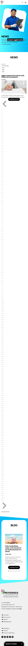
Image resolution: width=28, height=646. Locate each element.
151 (3, 401)
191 (3, 479)
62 (2, 227)
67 (2, 237)
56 (2, 215)
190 (3, 477)
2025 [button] (3, 67)
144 (3, 387)
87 (2, 276)
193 (3, 483)
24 (2, 153)
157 (3, 413)
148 (3, 395)
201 (3, 499)
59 (2, 221)
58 (2, 219)
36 (2, 176)
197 (3, 491)
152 (3, 403)
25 (2, 155)
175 (3, 448)
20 (2, 145)
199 (3, 495)
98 (2, 297)
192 (3, 481)
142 (3, 383)
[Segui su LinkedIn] (7, 637)
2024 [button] (3, 69)
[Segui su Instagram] (5, 637)
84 (2, 270)
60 (2, 223)
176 (3, 450)
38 (2, 180)
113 (3, 327)
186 (3, 469)
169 (3, 436)
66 (2, 235)
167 (3, 432)
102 (3, 305)
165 (3, 428)
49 (2, 202)
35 (2, 174)
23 (2, 151)
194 (3, 485)
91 (2, 284)
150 (3, 399)
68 (2, 239)
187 (3, 471)
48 (2, 200)
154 (3, 407)
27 (2, 159)
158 (3, 415)
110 (3, 321)
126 (3, 352)
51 (2, 206)
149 (3, 397)
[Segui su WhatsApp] (10, 637)
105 (3, 311)
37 (2, 178)
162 (3, 422)
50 (2, 204)
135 (3, 370)
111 (3, 323)
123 (3, 346)
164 (3, 426)
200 (3, 497)
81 (2, 264)
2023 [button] (3, 71)
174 (3, 446)
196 (3, 489)
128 (3, 356)
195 (3, 487)
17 (2, 139)
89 (2, 280)
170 (3, 438)
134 (3, 368)
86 (2, 274)
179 (3, 456)
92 (2, 286)
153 (3, 405)
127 (3, 354)
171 (3, 440)
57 (2, 217)
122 (3, 344)
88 (2, 278)
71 (2, 245)
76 (2, 254)
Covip (20, 608)
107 (3, 315)
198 (3, 493)
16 (2, 137)
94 (2, 290)
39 (2, 182)
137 (3, 374)
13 (2, 131)
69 (2, 241)
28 (2, 161)
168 (3, 434)
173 (3, 444)
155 (3, 409)
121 (3, 342)
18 (2, 141)
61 (2, 225)
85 (2, 272)
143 (3, 385)
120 (3, 340)
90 (2, 282)
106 (3, 313)
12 (2, 129)
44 (2, 192)
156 (3, 411)
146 (3, 391)
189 (3, 475)
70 (2, 243)
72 (2, 247)
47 (2, 198)
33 (2, 170)
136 (3, 372)
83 (2, 268)
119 (3, 338)
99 (2, 299)
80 (2, 262)
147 (3, 393)
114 (3, 329)
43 (2, 190)
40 (2, 184)
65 (2, 233)
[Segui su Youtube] (13, 637)
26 (2, 157)
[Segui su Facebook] (2, 637)
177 (3, 452)
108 (3, 317)
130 (3, 360)
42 (2, 188)
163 (3, 424)
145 (3, 389)
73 (2, 249)
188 (3, 473)
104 (3, 309)
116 (3, 333)
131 (3, 362)
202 (3, 501)
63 (2, 229)
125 (3, 350)
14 (2, 133)
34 (2, 172)
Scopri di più (14, 99)
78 (2, 258)
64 (2, 231)
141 (3, 381)
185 (3, 467)
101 (3, 303)
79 (2, 260)
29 (2, 163)
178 (3, 454)
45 (2, 194)
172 (3, 442)
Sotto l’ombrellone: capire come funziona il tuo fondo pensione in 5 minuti (13, 548)
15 (2, 135)
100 (3, 301)
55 (2, 213)
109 (3, 319)
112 (3, 325)
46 (2, 196)
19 (2, 143)
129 (3, 358)
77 (2, 256)
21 (2, 147)
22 (2, 149)
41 (2, 186)
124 (3, 348)
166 (3, 430)
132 (3, 364)
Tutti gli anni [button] (5, 65)
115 (3, 331)
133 (3, 366)
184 (3, 465)
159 (3, 417)
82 (2, 266)
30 (2, 165)
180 (3, 458)
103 (3, 307)
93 (2, 288)
